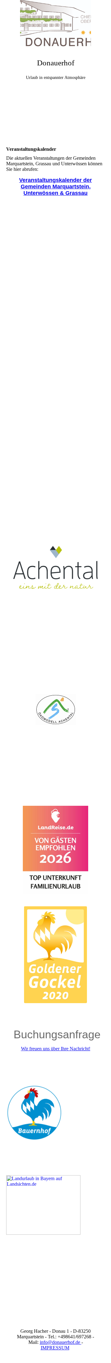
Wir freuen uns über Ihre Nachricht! (55, 1048)
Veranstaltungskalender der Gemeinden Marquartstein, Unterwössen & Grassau (55, 186)
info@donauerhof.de (60, 1342)
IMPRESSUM (55, 1347)
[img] (55, 23)
